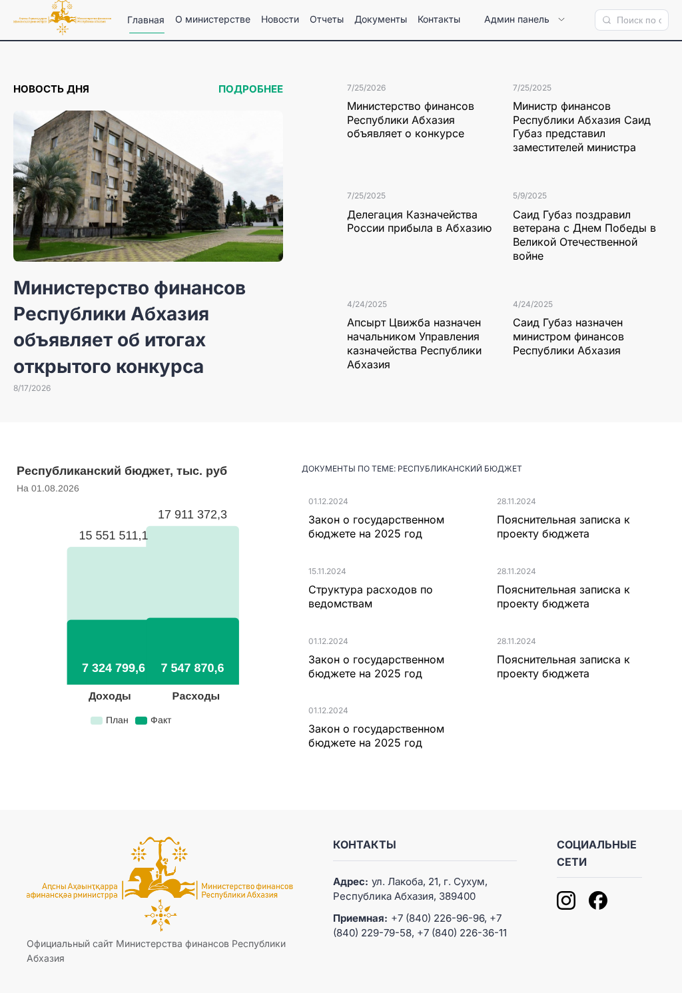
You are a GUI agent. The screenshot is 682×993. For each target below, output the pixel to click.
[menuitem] (146, 20)
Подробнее (250, 89)
